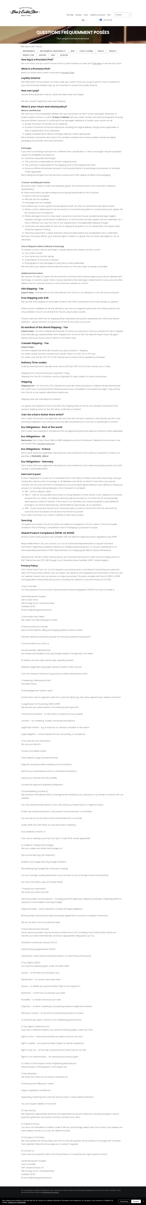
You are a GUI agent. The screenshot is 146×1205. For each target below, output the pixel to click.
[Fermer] (143, 1201)
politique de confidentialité (17, 1202)
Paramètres (124, 1201)
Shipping (42, 55)
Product (113, 51)
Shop (53, 55)
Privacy (101, 51)
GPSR (73, 51)
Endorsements (29, 51)
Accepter (136, 1201)
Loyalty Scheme (86, 51)
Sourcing (64, 55)
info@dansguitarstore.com (77, 546)
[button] (84, 20)
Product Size (28, 55)
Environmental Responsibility (53, 51)
